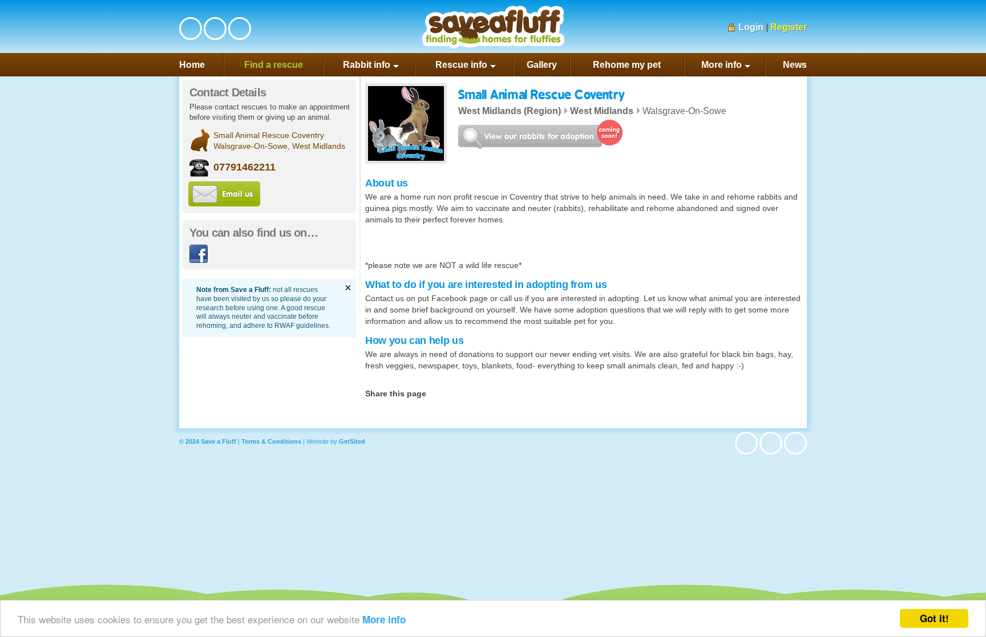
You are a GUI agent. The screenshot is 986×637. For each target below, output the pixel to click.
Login (750, 27)
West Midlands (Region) (509, 111)
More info (384, 619)
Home (192, 65)
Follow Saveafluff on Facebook (190, 28)
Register (788, 27)
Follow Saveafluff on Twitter (215, 28)
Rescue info (461, 65)
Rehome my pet (627, 65)
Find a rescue (273, 65)
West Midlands (601, 111)
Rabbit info (366, 65)
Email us (224, 193)
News (795, 65)
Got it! (934, 618)
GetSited (352, 441)
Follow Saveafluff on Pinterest (239, 28)
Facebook (198, 254)
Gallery (542, 65)
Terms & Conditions (271, 441)
